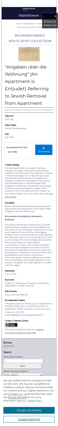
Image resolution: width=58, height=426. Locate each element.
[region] (29, 400)
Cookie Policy (34, 400)
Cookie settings (16, 397)
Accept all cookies (29, 410)
